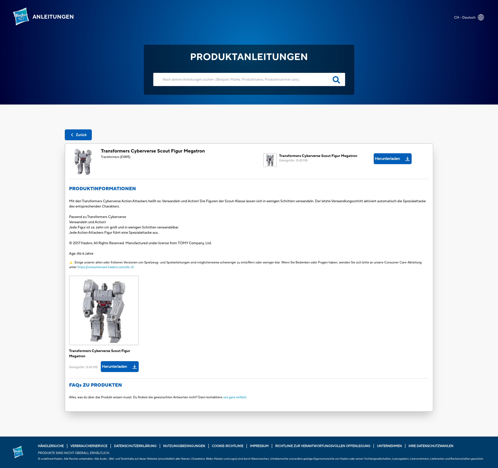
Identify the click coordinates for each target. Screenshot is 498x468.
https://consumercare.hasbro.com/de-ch (105, 267)
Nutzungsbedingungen (184, 446)
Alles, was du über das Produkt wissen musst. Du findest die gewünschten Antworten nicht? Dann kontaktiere (146, 397)
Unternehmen (389, 446)
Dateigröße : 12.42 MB (293, 160)
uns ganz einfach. (235, 397)
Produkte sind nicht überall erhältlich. (74, 453)
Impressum (259, 446)
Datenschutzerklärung (135, 446)
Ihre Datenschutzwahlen (431, 446)
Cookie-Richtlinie (227, 446)
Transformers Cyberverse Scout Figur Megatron (153, 151)
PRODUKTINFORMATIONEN (102, 189)
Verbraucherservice (88, 446)
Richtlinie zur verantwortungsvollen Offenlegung (322, 446)
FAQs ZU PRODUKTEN (95, 385)
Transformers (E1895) (115, 157)
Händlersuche (51, 446)
